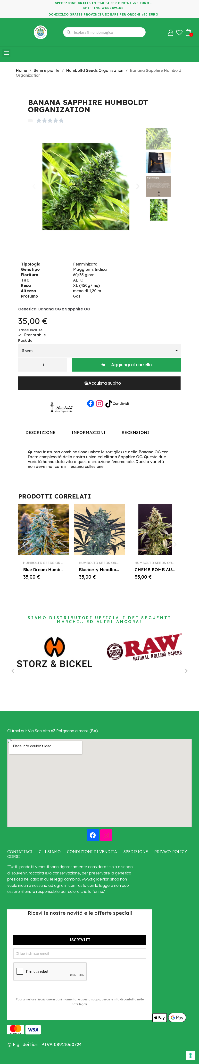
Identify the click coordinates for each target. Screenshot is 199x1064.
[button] (34, 186)
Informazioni (89, 432)
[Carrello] (188, 32)
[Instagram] (106, 835)
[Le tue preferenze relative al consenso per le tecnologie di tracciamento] (190, 1055)
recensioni (135, 432)
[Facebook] (90, 403)
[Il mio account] (170, 33)
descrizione (40, 432)
